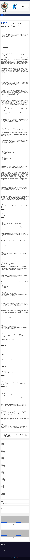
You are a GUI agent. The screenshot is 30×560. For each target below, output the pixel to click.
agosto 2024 (3, 470)
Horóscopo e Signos (4, 22)
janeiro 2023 (2, 492)
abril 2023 (2, 488)
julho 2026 (2, 443)
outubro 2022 (3, 495)
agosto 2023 (3, 484)
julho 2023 (2, 485)
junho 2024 (2, 472)
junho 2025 (2, 458)
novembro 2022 (3, 494)
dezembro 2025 (3, 451)
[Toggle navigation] (4, 15)
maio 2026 (2, 445)
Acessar (2, 508)
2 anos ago (3, 27)
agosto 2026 (3, 442)
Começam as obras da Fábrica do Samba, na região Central (21, 435)
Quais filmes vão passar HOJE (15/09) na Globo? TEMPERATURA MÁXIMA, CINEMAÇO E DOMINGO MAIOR (8, 435)
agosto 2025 (3, 456)
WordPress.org (3, 512)
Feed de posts (3, 509)
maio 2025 (2, 459)
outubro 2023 (3, 481)
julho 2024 (2, 471)
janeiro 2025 (2, 464)
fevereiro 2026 (3, 449)
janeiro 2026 (2, 450)
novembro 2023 (3, 480)
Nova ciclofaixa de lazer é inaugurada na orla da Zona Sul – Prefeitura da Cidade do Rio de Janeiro (22, 525)
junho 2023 (2, 486)
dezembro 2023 (3, 479)
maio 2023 (2, 487)
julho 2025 (2, 457)
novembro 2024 (3, 466)
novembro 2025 (3, 452)
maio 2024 (2, 473)
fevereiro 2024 (3, 477)
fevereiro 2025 (3, 463)
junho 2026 (2, 444)
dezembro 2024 (3, 465)
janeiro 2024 (2, 478)
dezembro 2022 (3, 493)
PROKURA (3, 11)
